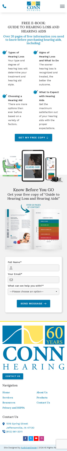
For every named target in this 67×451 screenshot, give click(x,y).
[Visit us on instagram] (41, 438)
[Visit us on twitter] (31, 438)
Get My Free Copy (32, 137)
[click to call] (4, 6)
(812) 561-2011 (14, 431)
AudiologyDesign (29, 447)
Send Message (32, 303)
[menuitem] (16, 392)
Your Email (14, 274)
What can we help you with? (25, 285)
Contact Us (12, 376)
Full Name (14, 262)
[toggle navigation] (62, 6)
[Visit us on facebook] (25, 438)
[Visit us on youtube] (36, 438)
